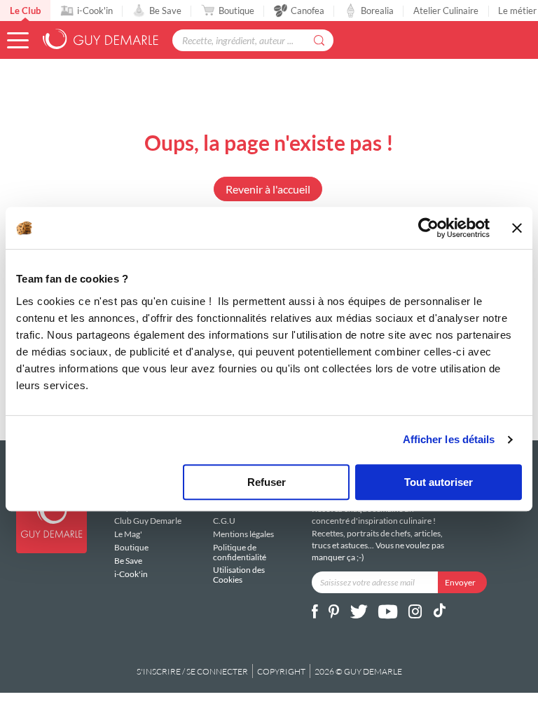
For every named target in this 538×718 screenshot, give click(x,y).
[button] (18, 40)
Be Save (165, 10)
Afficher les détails (449, 439)
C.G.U (224, 520)
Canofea (307, 10)
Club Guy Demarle (147, 520)
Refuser (266, 482)
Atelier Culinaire (445, 10)
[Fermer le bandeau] (517, 228)
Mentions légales (243, 534)
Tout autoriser (438, 482)
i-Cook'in (95, 10)
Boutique (236, 10)
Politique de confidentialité (239, 552)
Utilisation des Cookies (239, 574)
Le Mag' (128, 534)
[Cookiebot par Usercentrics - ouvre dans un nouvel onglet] (428, 227)
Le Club (25, 10)
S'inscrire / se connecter (192, 671)
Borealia (377, 10)
